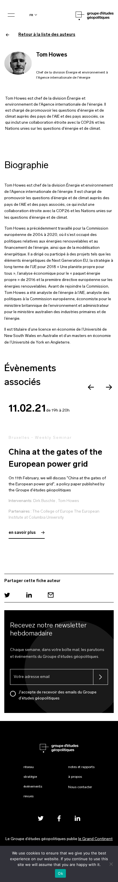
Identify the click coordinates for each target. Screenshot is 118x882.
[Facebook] (59, 818)
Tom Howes (68, 501)
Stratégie (30, 777)
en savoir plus (23, 533)
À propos (75, 777)
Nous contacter (80, 787)
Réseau (28, 767)
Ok (60, 873)
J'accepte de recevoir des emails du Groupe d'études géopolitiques (58, 695)
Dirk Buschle (44, 501)
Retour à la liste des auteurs (46, 35)
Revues (28, 796)
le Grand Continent (95, 839)
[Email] (51, 595)
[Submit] (100, 677)
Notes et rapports (81, 767)
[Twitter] (7, 595)
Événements (32, 786)
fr (31, 15)
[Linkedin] (29, 595)
